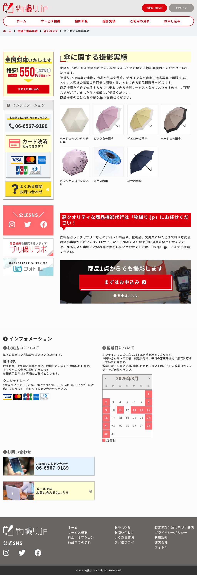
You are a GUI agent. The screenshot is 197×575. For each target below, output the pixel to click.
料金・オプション (81, 537)
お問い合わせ (154, 8)
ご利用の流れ (140, 21)
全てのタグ (50, 31)
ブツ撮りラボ (124, 542)
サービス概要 (50, 21)
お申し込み (172, 21)
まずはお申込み (122, 281)
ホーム (21, 21)
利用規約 (161, 537)
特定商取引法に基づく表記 (174, 527)
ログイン (181, 8)
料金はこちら (127, 295)
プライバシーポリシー (171, 532)
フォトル (161, 547)
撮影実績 (109, 21)
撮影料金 (81, 21)
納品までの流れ (79, 542)
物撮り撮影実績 (28, 31)
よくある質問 (124, 537)
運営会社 (161, 542)
